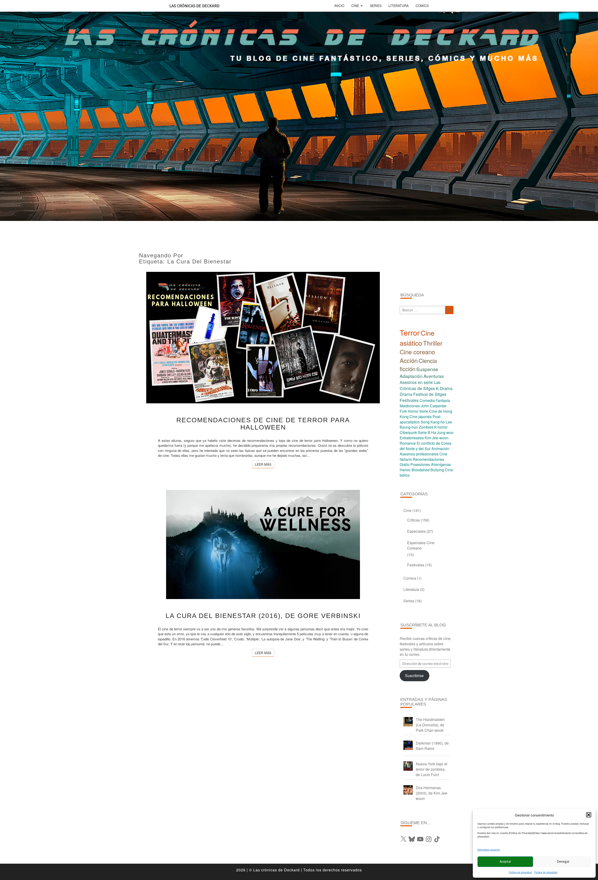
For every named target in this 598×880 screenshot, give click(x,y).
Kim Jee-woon (436, 437)
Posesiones (420, 464)
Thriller (432, 343)
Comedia (427, 400)
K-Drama (444, 388)
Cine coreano (417, 352)
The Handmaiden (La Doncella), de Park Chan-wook (430, 725)
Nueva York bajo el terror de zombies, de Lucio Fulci (431, 769)
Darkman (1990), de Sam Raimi (432, 745)
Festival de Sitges (429, 394)
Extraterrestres (412, 437)
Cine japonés (420, 416)
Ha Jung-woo (442, 432)
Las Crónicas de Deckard (194, 5)
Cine (355, 5)
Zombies (426, 427)
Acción (409, 360)
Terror (410, 332)
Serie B (424, 432)
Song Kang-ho (433, 422)
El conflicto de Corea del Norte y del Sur (425, 445)
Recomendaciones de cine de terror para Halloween (263, 423)
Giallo (404, 464)
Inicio (339, 5)
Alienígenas (441, 464)
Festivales (409, 400)
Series (375, 5)
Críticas (413, 520)
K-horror (441, 427)
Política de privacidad (520, 872)
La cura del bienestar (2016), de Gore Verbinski (263, 615)
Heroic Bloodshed (415, 469)
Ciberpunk (408, 432)
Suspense (427, 369)
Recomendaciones (428, 459)
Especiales (416, 531)
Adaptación (411, 376)
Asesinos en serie (416, 382)
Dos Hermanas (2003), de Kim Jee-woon (432, 793)
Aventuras (434, 376)
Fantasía (443, 400)
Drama (406, 394)
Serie (423, 411)
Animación (440, 448)
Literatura (398, 5)
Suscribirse (414, 675)
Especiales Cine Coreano (420, 545)
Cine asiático (417, 338)
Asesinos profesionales (419, 454)
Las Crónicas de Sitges (420, 385)
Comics (422, 5)
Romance (408, 443)
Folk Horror (409, 411)
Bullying (437, 469)
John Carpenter (433, 405)
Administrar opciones (488, 849)
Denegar (563, 861)
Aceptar (505, 861)
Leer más (264, 464)
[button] (588, 815)
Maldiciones (410, 405)
